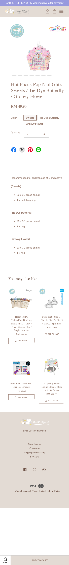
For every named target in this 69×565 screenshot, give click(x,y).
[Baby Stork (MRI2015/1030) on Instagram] (34, 471)
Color (14, 117)
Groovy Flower (34, 124)
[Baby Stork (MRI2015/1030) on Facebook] (25, 471)
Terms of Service (22, 490)
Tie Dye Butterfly (49, 118)
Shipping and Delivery (34, 452)
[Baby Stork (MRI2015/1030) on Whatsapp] (44, 471)
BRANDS (34, 456)
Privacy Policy (38, 490)
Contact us (34, 448)
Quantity (15, 132)
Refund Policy (53, 490)
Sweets (30, 118)
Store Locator (34, 444)
